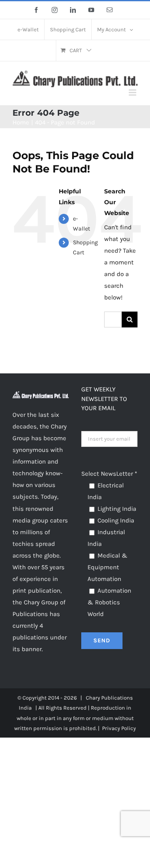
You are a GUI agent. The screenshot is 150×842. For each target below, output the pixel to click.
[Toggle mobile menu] (133, 92)
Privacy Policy (119, 728)
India (25, 708)
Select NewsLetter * (109, 473)
